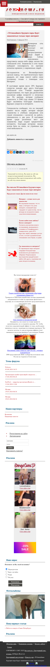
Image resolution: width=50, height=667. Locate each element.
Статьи (9, 647)
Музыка (7, 389)
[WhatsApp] (26, 152)
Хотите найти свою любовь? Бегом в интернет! (29, 221)
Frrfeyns (8, 367)
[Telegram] (32, 152)
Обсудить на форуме (16, 164)
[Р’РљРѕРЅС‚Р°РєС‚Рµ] (8, 152)
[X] (17, 152)
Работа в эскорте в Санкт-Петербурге (18, 628)
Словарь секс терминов (36, 19)
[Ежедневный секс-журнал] (25, 16)
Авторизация (15, 436)
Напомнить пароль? (14, 450)
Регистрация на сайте (19, 433)
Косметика (8, 414)
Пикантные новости (11, 416)
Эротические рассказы (26, 21)
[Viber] (23, 152)
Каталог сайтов (40, 644)
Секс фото (24, 19)
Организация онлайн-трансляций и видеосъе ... (21, 374)
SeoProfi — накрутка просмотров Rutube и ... (20, 382)
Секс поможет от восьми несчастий (25, 320)
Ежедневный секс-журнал (14, 657)
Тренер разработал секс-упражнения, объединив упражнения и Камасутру (25, 294)
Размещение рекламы (26, 2)
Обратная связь (37, 2)
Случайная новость (12, 19)
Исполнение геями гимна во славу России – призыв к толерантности (25, 351)
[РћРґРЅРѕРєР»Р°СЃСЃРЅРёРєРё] (11, 152)
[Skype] (29, 152)
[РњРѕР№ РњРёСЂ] (14, 152)
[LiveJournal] (20, 152)
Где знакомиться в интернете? (29, 246)
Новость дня (29, 657)
